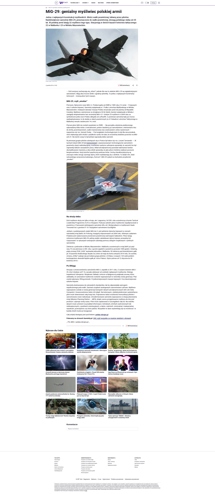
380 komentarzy (125, 85)
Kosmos (84, 2)
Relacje (136, 467)
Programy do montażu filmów (88, 465)
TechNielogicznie (58, 470)
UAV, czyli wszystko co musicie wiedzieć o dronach (112, 318)
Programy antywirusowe (86, 467)
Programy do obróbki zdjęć (87, 459)
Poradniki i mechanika (140, 461)
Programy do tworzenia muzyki (88, 461)
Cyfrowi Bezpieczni (58, 469)
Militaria (101, 2)
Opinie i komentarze (112, 2)
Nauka (93, 2)
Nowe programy (84, 472)
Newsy (109, 459)
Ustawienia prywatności (131, 479)
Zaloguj (153, 2)
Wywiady (137, 465)
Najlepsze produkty (112, 465)
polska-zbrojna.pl (101, 315)
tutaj (86, 490)
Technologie (74, 2)
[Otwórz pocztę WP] (142, 2)
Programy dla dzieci (85, 469)
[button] (147, 3)
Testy (136, 459)
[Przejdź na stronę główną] (56, 4)
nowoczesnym (91, 143)
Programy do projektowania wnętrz (89, 463)
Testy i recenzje (111, 461)
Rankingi (110, 463)
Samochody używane (139, 463)
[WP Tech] (64, 2)
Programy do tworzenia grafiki (88, 470)
